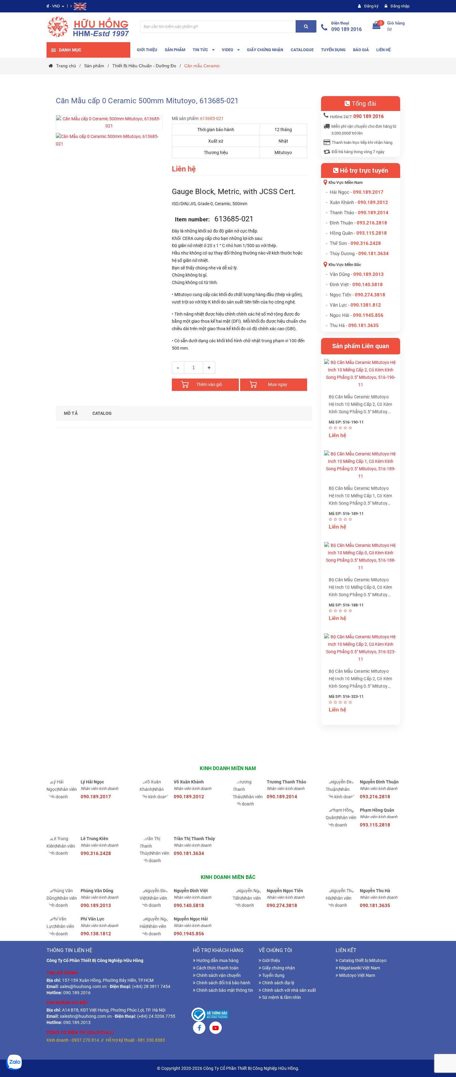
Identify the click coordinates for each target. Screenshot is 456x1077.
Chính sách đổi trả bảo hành (222, 982)
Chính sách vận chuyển (218, 975)
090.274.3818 (370, 295)
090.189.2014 (373, 212)
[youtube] (215, 1028)
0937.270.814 (85, 1040)
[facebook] (199, 1028)
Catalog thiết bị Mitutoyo (362, 960)
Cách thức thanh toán (217, 967)
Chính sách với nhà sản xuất (288, 990)
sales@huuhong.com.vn (83, 986)
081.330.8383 (151, 1040)
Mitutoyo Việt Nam (356, 975)
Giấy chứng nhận (278, 967)
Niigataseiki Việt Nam (359, 967)
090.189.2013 (368, 274)
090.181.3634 (373, 253)
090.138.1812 (96, 934)
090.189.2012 (373, 202)
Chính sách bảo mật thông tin (224, 990)
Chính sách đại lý (277, 982)
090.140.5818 (367, 284)
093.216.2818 (372, 223)
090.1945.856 (368, 315)
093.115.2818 (371, 233)
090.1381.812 (366, 305)
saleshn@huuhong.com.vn (86, 1016)
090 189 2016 (346, 29)
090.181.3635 (375, 905)
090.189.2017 (368, 192)
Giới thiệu (270, 960)
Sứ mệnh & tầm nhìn (281, 997)
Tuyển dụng (272, 975)
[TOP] (445, 1040)
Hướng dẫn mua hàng (217, 960)
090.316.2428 (366, 243)
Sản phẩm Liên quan (360, 346)
